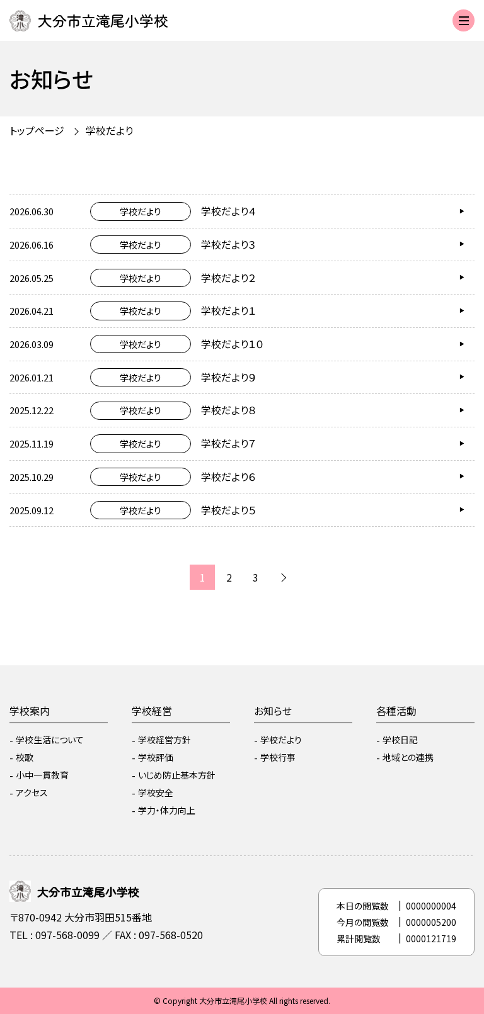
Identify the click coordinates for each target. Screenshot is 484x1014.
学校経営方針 (164, 739)
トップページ (36, 130)
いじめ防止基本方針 (177, 775)
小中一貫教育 (42, 775)
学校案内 (29, 710)
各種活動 (396, 710)
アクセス (32, 792)
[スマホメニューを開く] (463, 20)
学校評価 (155, 757)
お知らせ (273, 710)
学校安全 (155, 792)
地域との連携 (408, 757)
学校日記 (400, 739)
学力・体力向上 (166, 810)
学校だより (281, 739)
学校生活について (50, 739)
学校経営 (152, 710)
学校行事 (278, 757)
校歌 (24, 757)
